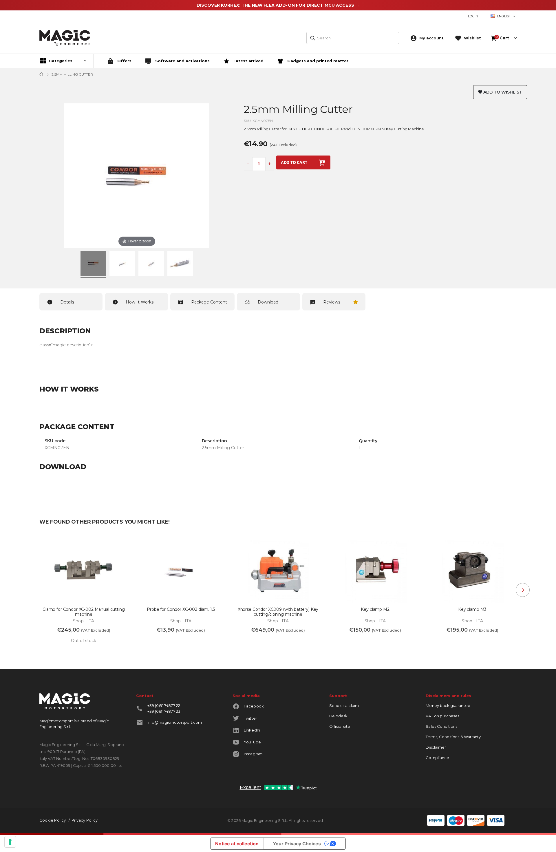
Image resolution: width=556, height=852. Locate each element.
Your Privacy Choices (297, 843)
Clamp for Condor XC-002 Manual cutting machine (84, 612)
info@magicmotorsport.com (174, 722)
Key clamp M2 (375, 609)
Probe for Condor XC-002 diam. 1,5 (181, 609)
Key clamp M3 (472, 609)
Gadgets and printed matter (317, 60)
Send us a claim (344, 705)
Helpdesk (338, 716)
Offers (123, 60)
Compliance (437, 757)
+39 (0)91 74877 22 (163, 705)
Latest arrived (248, 60)
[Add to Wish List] (120, 544)
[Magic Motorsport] (64, 38)
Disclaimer (436, 747)
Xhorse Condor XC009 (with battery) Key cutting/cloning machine (278, 612)
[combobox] (353, 38)
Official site (339, 726)
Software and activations (182, 60)
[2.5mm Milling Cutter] (93, 264)
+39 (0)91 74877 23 (163, 711)
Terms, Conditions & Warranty (453, 736)
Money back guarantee (448, 705)
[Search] (312, 38)
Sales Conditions (441, 726)
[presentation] (523, 590)
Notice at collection (237, 843)
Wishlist (472, 38)
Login (473, 16)
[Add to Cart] (146, 643)
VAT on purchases (442, 716)
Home (41, 74)
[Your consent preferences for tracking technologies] (10, 841)
